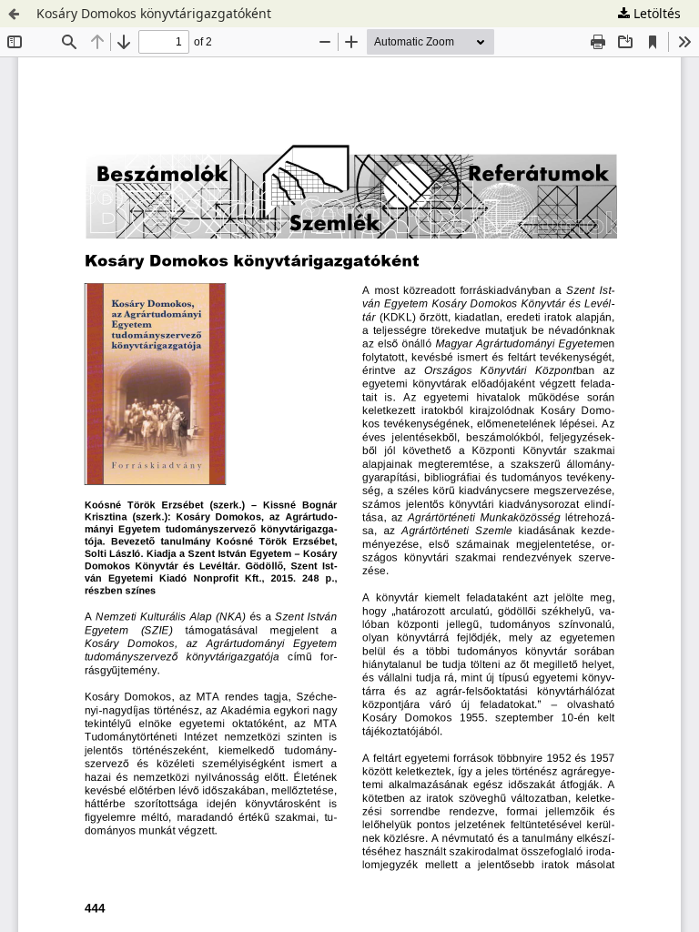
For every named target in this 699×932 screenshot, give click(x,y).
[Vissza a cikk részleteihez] (13, 13)
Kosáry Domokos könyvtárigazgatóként (153, 13)
